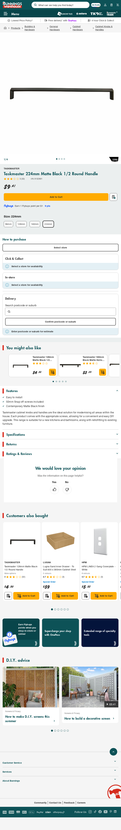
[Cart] (118, 5)
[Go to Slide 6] (68, 609)
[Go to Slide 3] (61, 159)
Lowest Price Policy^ (22, 20)
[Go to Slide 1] (56, 159)
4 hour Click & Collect (103, 20)
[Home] (5, 28)
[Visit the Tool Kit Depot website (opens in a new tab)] (96, 13)
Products (15, 28)
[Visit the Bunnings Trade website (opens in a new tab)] (112, 13)
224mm (48, 224)
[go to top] (113, 752)
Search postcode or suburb (20, 305)
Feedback (69, 802)
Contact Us (55, 802)
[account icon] (105, 5)
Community (40, 802)
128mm (21, 224)
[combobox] (60, 5)
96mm (8, 224)
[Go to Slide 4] (64, 159)
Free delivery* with (57, 20)
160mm (35, 224)
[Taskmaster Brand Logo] (113, 159)
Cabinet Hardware (78, 28)
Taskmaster (11, 168)
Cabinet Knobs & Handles (103, 28)
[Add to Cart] (52, 372)
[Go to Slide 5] (65, 381)
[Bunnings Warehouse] (12, 7)
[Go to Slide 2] (59, 159)
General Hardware (55, 28)
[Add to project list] (113, 197)
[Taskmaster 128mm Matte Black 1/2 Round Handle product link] (20, 365)
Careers (81, 802)
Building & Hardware (30, 28)
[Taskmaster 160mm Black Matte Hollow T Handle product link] (70, 365)
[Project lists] (111, 5)
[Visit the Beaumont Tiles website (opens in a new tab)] (64, 13)
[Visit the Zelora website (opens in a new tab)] (81, 13)
